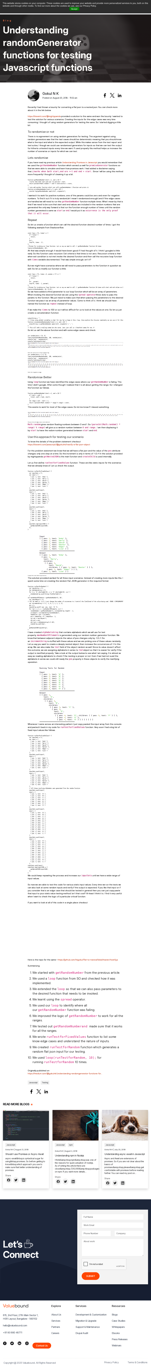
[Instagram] (27, 1343)
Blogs (115, 1314)
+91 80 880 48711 (12, 1332)
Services (55, 1320)
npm (71, 1145)
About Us (56, 1314)
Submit (90, 1276)
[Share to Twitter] (16, 1180)
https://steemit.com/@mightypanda (44, 116)
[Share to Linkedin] (119, 95)
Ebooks (116, 1333)
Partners (55, 1326)
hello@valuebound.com (15, 1325)
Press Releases (120, 1339)
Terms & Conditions (137, 1362)
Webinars (116, 1345)
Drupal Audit (82, 1333)
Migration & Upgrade (86, 1320)
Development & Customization (91, 1314)
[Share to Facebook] (105, 95)
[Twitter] (12, 1343)
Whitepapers (118, 1326)
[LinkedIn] (19, 1343)
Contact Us (42, 1345)
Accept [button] (74, 8)
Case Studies (118, 1320)
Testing (45, 1082)
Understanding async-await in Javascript (124, 1154)
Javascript (33, 1082)
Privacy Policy (111, 1362)
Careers (55, 1333)
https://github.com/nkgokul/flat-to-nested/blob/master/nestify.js (88, 960)
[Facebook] (5, 1343)
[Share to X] (112, 95)
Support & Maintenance (88, 1326)
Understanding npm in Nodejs (69, 1155)
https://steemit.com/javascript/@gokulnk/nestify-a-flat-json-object (59, 444)
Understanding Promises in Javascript (79, 162)
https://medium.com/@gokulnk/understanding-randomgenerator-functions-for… (65, 1073)
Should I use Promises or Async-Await (24, 1154)
